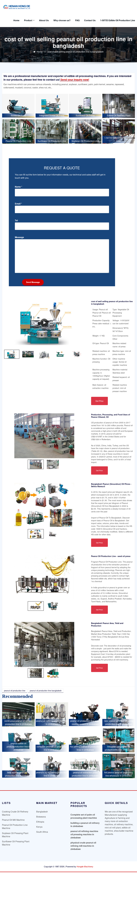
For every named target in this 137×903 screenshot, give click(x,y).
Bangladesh (42, 811)
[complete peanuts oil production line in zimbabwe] (52, 740)
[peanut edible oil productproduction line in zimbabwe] (18, 740)
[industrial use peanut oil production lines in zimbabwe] (118, 740)
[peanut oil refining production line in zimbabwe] (52, 714)
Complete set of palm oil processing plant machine (84, 816)
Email (18, 203)
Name (18, 186)
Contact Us (90, 20)
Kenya (39, 826)
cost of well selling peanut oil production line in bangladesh (76, 51)
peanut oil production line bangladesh (46, 690)
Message (19, 237)
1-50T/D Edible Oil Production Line (117, 20)
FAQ (77, 20)
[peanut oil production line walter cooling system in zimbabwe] (85, 714)
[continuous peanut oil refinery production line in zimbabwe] (18, 714)
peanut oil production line (14, 690)
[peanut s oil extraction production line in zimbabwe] (52, 766)
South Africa (42, 831)
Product (28, 20)
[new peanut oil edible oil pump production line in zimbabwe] (118, 714)
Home (16, 20)
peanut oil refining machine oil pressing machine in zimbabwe (84, 834)
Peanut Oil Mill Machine (13, 819)
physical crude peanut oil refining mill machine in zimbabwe (83, 846)
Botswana (41, 816)
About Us (44, 20)
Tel (16, 220)
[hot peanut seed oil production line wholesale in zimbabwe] (118, 766)
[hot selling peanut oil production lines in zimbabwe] (85, 740)
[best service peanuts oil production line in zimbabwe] (18, 766)
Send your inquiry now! (74, 79)
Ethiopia (40, 821)
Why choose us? (62, 20)
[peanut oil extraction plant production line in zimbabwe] (85, 766)
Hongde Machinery (85, 866)
